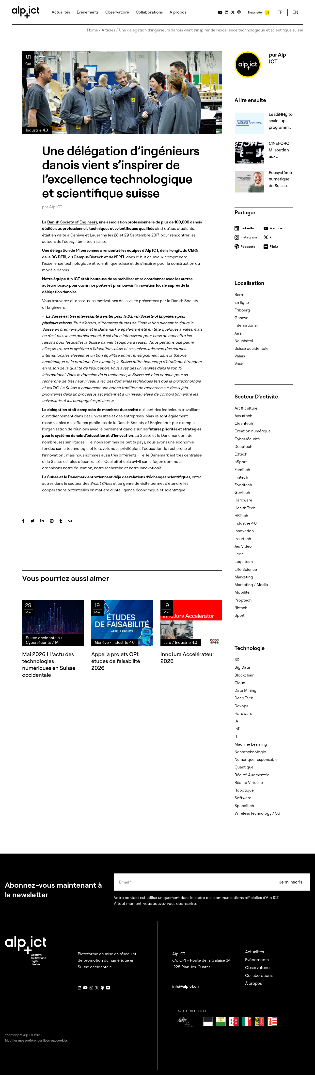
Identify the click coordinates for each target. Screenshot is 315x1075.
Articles (108, 30)
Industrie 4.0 (246, 523)
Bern (239, 294)
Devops (241, 705)
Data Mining (245, 690)
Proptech (243, 600)
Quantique (244, 767)
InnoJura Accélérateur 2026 (187, 657)
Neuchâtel (244, 340)
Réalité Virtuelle (249, 782)
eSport (241, 461)
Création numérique (253, 430)
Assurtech (243, 415)
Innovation (244, 530)
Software (243, 797)
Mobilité (242, 592)
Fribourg (242, 310)
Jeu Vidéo (243, 546)
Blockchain (244, 675)
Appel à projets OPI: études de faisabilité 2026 (115, 661)
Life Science (246, 569)
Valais (240, 355)
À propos (253, 983)
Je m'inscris (290, 882)
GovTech (242, 492)
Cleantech (244, 423)
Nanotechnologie (250, 751)
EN (295, 12)
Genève (241, 317)
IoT (237, 728)
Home (92, 30)
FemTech (242, 469)
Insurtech (243, 538)
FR (280, 12)
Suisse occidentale (251, 348)
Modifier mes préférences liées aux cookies (36, 1040)
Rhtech (241, 607)
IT (236, 736)
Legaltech (244, 561)
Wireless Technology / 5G (257, 813)
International (246, 325)
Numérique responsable (256, 759)
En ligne (242, 302)
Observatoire (257, 967)
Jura (238, 333)
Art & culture (246, 408)
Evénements (257, 959)
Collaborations (259, 975)
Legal (240, 553)
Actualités (254, 951)
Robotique (244, 790)
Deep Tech (244, 697)
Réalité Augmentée (252, 774)
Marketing (244, 576)
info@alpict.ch (185, 986)
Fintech (241, 477)
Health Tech (245, 507)
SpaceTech (244, 805)
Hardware (243, 500)
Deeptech (243, 446)
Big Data (242, 667)
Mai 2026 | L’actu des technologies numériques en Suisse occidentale (48, 664)
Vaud (239, 363)
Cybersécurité (247, 438)
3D (237, 659)
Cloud (240, 682)
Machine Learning (251, 744)
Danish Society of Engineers (72, 222)
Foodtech (243, 484)
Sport (240, 615)
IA (236, 721)
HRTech (241, 515)
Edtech (241, 454)
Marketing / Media (251, 584)
